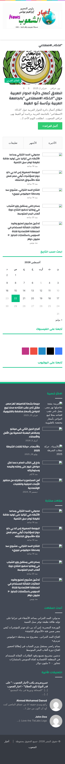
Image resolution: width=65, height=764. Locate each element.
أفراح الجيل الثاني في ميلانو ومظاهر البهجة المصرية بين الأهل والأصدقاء (21, 433)
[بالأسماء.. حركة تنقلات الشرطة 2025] (52, 451)
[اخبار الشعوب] (32, 16)
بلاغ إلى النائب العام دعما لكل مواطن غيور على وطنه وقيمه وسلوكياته (23, 466)
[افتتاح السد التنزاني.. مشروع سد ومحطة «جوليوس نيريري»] (52, 194)
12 (41, 290)
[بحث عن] (4, 35)
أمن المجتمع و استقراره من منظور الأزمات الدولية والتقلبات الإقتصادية (21, 484)
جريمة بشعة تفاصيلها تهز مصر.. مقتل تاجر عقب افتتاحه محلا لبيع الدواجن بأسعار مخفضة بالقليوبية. (21, 407)
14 (24, 290)
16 (7, 290)
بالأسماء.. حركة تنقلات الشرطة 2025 (23, 448)
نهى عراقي (55, 88)
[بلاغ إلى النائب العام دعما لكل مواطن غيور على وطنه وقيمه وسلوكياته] (52, 467)
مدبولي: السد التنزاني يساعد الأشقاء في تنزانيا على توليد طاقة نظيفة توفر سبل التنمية (21, 158)
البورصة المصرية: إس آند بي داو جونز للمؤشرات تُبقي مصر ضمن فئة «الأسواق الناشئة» (23, 176)
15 (15, 290)
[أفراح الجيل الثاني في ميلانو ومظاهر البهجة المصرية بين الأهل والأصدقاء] (52, 433)
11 (49, 290)
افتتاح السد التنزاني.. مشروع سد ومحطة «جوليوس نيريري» (22, 192)
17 (58, 298)
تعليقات (13, 143)
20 (32, 298)
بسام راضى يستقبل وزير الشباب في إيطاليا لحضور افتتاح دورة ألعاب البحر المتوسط (23, 210)
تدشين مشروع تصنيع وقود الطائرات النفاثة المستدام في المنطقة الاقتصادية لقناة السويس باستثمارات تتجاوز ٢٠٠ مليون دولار (24, 231)
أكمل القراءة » (50, 125)
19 (41, 298)
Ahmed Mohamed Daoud (31, 700)
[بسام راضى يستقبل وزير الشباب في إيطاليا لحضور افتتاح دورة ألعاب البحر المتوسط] (52, 211)
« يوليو (59, 319)
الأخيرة (52, 143)
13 (32, 290)
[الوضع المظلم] (11, 35)
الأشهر (33, 143)
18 (49, 298)
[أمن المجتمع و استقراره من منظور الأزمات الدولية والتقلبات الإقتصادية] (52, 485)
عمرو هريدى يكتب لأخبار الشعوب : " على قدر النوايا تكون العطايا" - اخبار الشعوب (27, 684)
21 (24, 298)
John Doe (41, 716)
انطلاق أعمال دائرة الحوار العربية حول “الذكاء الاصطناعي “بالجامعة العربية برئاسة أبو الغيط (35, 98)
